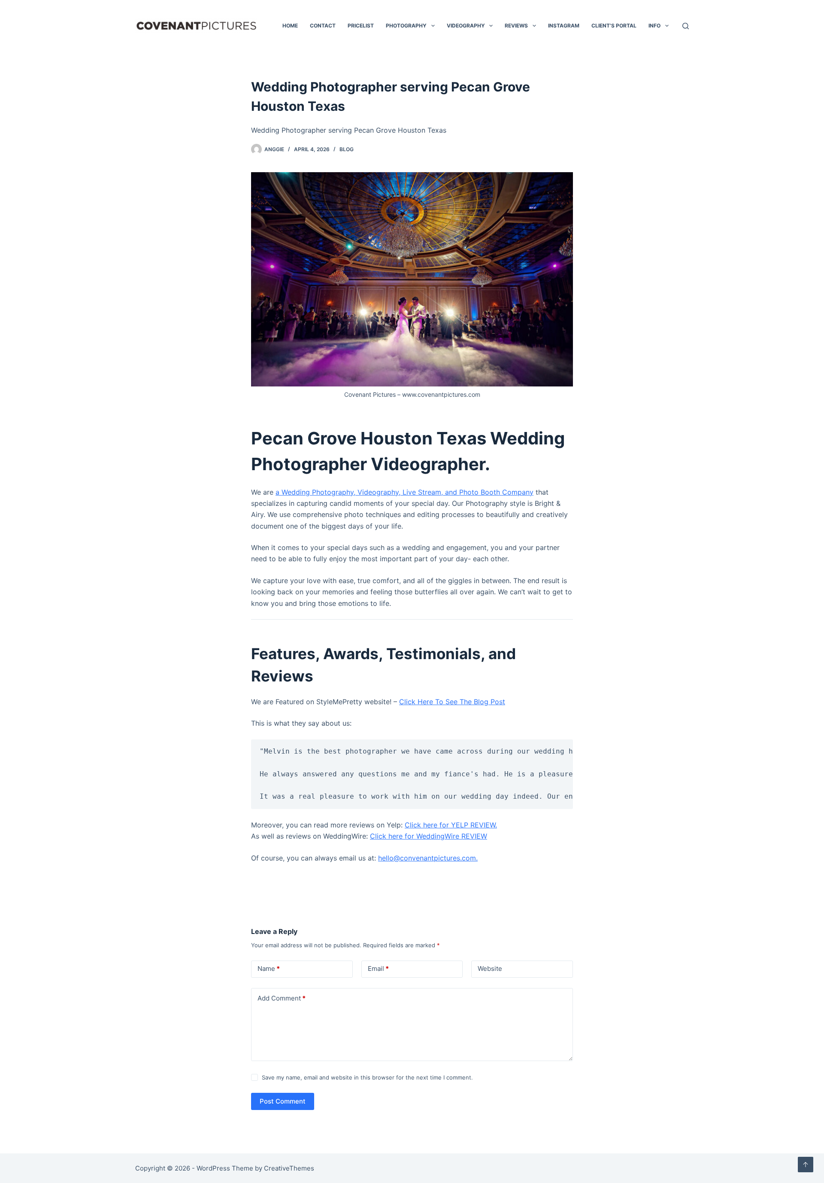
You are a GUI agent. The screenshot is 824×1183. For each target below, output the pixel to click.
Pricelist (361, 25)
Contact (323, 25)
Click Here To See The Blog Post (452, 701)
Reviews (516, 25)
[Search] (685, 26)
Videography (466, 25)
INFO (654, 25)
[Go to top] (805, 1164)
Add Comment (282, 998)
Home (290, 25)
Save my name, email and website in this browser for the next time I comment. (367, 1077)
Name (269, 968)
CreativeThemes (289, 1168)
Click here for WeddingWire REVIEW (428, 836)
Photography (406, 25)
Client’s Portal (613, 25)
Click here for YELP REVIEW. (451, 825)
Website (490, 968)
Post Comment (283, 1101)
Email (378, 968)
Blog (346, 149)
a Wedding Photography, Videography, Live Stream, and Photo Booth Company (404, 492)
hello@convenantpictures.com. (428, 858)
